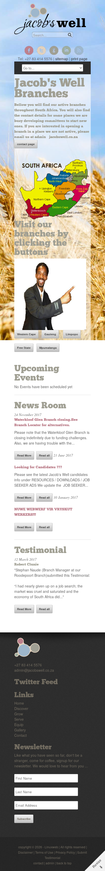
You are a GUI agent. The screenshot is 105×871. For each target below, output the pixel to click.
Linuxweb (51, 847)
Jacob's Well (50, 19)
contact (38, 863)
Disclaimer (25, 852)
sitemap (61, 58)
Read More (24, 455)
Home (19, 703)
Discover (21, 708)
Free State (24, 348)
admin (50, 863)
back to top (64, 863)
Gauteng (50, 334)
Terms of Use (44, 852)
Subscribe (24, 819)
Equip (18, 724)
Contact (20, 735)
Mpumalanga (48, 348)
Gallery (20, 729)
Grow (18, 713)
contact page (26, 144)
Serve (19, 719)
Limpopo (72, 334)
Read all (44, 455)
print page (79, 58)
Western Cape (26, 334)
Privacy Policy (65, 852)
